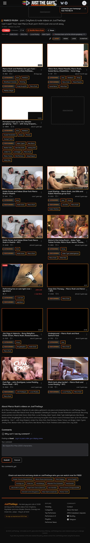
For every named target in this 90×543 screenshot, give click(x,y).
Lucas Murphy (34, 34)
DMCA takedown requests (76, 513)
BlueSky (72, 516)
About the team (72, 510)
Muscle (28, 135)
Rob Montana (19, 156)
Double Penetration (10, 135)
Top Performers (50, 513)
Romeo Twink (64, 492)
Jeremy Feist (32, 148)
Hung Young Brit (22, 86)
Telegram (72, 519)
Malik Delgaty (60, 479)
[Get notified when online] (40, 266)
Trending (48, 507)
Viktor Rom (24, 34)
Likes (74, 39)
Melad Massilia (77, 82)
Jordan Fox (7, 152)
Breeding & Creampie (10, 82)
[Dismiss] (85, 8)
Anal (17, 77)
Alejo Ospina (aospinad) (49, 492)
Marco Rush (33, 86)
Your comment (7, 442)
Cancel (17, 460)
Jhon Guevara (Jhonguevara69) (69, 488)
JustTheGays (11, 504)
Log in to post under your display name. (29, 438)
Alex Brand (31, 143)
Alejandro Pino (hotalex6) (55, 483)
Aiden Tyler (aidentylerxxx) (70, 253)
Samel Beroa (53, 86)
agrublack (20, 302)
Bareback (25, 77)
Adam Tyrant (46, 34)
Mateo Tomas (8, 156)
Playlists (48, 519)
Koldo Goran (14, 34)
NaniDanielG (70, 483)
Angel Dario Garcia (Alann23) (36, 488)
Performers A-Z (50, 516)
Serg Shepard (31, 156)
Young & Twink (8, 139)
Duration (83, 39)
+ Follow (6, 30)
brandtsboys (40, 483)
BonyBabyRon (21, 347)
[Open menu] (5, 3)
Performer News (51, 522)
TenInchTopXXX (72, 479)
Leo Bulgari (17, 152)
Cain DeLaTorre (19, 148)
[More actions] (41, 69)
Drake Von (30, 483)
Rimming (22, 82)
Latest (56, 39)
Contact (70, 507)
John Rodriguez (21, 392)
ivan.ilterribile (52, 488)
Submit (7, 460)
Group (78, 77)
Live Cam (20, 298)
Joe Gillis (65, 205)
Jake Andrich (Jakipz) (17, 488)
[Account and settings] (85, 3)
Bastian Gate (8, 148)
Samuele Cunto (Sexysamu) (30, 492)
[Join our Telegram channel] (66, 3)
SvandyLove (20, 483)
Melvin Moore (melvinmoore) (44, 479)
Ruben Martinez (54, 209)
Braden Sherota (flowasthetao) (22, 479)
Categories (49, 510)
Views (65, 39)
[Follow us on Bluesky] (62, 3)
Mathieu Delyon (9, 90)
